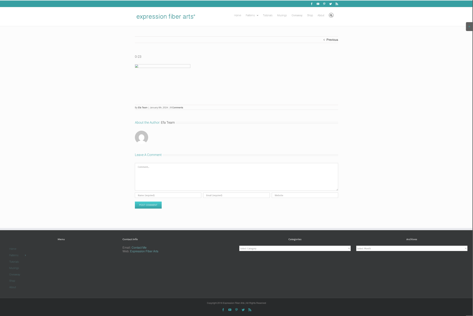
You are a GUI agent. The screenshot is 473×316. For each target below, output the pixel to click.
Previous (332, 39)
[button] (331, 15)
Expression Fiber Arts (144, 251)
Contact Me (139, 247)
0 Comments (176, 107)
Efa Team (142, 107)
